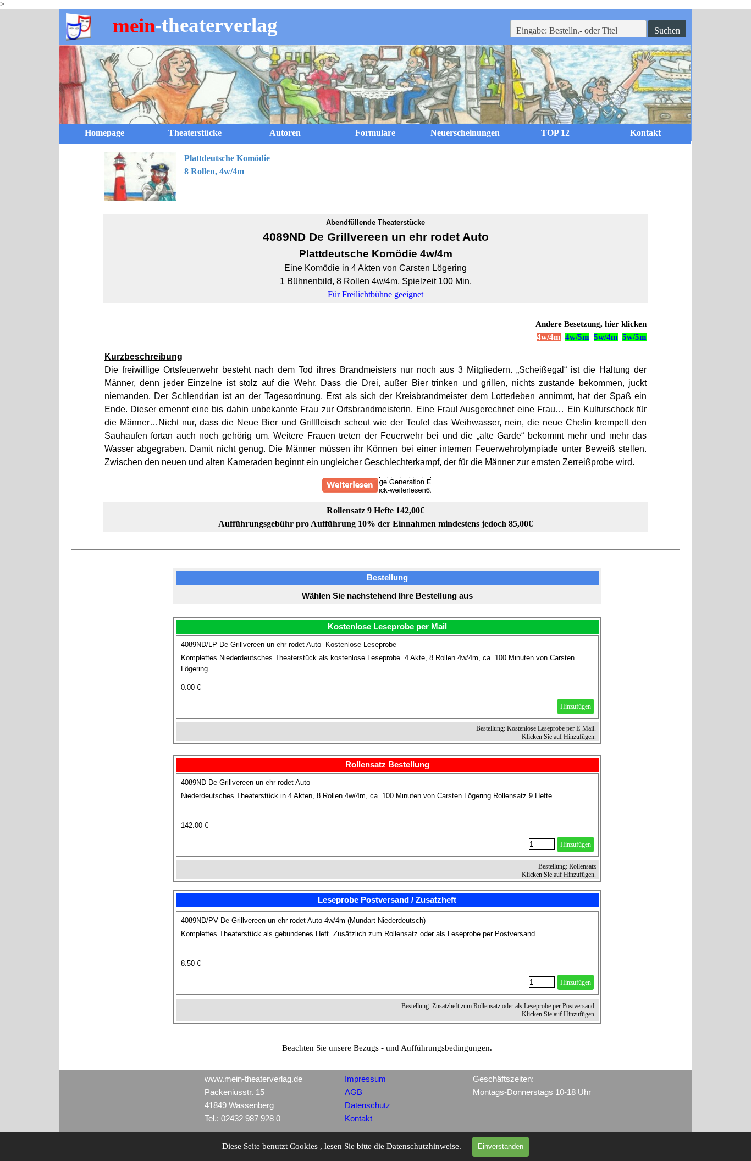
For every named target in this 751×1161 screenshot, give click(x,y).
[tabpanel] (375, 176)
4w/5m (577, 337)
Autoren (285, 132)
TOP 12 (555, 132)
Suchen (667, 30)
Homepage (104, 132)
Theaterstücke (195, 132)
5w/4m (606, 337)
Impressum (365, 1079)
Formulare (375, 132)
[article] (387, 677)
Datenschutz (367, 1105)
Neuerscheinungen (465, 132)
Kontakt (645, 132)
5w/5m (634, 337)
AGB (353, 1092)
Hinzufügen (575, 706)
